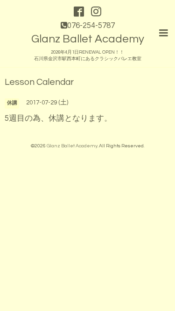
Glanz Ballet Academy (87, 39)
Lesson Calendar (39, 82)
